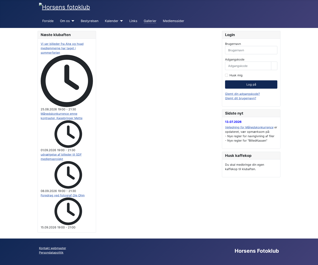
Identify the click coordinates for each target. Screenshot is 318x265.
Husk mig (236, 75)
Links (133, 21)
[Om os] (72, 21)
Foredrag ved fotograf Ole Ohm (63, 195)
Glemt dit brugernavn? (240, 98)
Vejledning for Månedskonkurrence (249, 127)
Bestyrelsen (89, 21)
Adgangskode (234, 59)
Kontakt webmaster (52, 248)
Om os (65, 21)
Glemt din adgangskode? (242, 94)
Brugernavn (233, 44)
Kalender (111, 21)
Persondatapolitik (51, 252)
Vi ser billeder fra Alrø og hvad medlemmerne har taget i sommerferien (62, 48)
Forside (48, 21)
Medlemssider (173, 21)
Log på (251, 84)
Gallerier (150, 21)
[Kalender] (120, 21)
